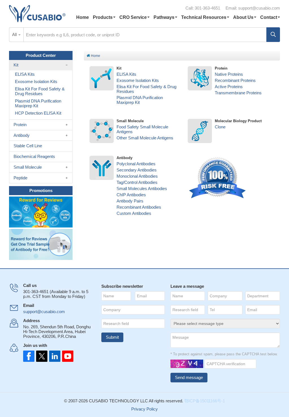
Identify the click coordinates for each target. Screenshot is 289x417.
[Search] (273, 34)
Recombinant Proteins (235, 80)
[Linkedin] (53, 356)
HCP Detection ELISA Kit (38, 113)
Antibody (22, 135)
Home (82, 17)
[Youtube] (66, 356)
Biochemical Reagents (34, 156)
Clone (220, 126)
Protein (20, 124)
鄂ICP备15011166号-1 (204, 400)
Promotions (40, 190)
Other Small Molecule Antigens (145, 137)
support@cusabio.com (259, 8)
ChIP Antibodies (131, 194)
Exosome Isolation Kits (138, 80)
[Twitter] (41, 356)
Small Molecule (28, 167)
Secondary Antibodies (137, 170)
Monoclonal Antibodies (137, 176)
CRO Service (133, 17)
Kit (16, 65)
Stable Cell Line (28, 145)
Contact (268, 17)
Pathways (164, 17)
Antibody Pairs (130, 201)
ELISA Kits (126, 74)
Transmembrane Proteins (238, 92)
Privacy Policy (144, 409)
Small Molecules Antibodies (142, 188)
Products (103, 17)
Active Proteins (229, 86)
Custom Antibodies (134, 213)
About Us (243, 17)
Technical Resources (203, 17)
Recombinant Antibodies (139, 207)
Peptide (20, 177)
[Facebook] (28, 356)
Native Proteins (229, 74)
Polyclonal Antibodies (136, 163)
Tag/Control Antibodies (137, 182)
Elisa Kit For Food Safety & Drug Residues (40, 91)
